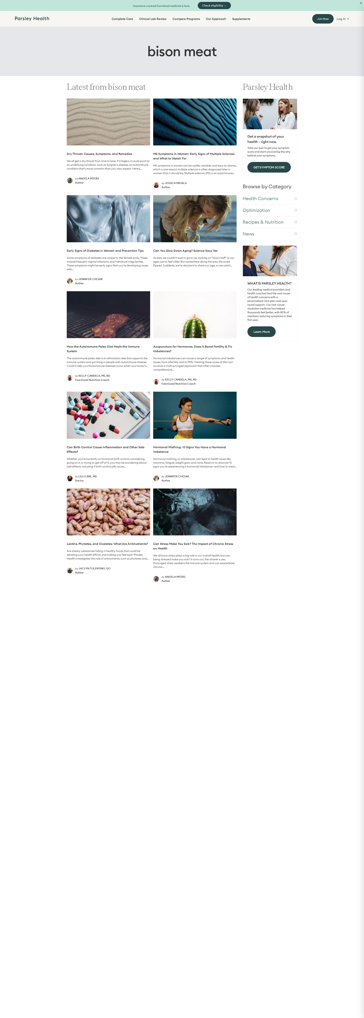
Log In (341, 19)
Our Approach (216, 19)
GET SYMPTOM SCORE (269, 167)
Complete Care (122, 19)
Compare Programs (186, 19)
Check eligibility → (214, 5)
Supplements (241, 19)
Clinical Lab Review (152, 19)
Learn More (261, 332)
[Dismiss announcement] (360, 3)
